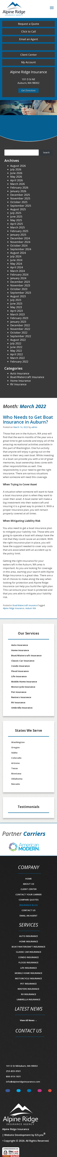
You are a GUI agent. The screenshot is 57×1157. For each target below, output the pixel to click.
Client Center (28, 54)
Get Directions (28, 90)
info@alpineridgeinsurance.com (23, 1081)
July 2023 (15, 300)
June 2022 (16, 347)
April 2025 (16, 223)
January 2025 (18, 234)
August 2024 (18, 252)
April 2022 (16, 354)
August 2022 (18, 339)
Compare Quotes (28, 899)
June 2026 (16, 173)
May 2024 (16, 263)
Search (8, 147)
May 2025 (16, 220)
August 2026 (18, 165)
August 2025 (18, 209)
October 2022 (18, 332)
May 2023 (16, 307)
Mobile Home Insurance (24, 681)
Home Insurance (20, 380)
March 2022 (17, 358)
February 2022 (19, 361)
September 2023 (20, 292)
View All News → (28, 1020)
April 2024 (16, 267)
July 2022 (15, 343)
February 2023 (19, 318)
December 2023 (20, 281)
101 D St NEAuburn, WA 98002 (22, 1065)
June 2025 (16, 216)
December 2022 (20, 325)
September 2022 (20, 336)
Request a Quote (28, 24)
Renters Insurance (21, 697)
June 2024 (16, 260)
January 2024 (18, 278)
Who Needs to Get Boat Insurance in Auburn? (28, 419)
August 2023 (18, 296)
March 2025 (17, 227)
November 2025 (20, 198)
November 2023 (20, 285)
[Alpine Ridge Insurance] (20, 1114)
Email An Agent (28, 915)
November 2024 (20, 242)
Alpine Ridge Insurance (13, 608)
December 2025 (20, 194)
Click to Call (28, 31)
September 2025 (20, 205)
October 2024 (18, 245)
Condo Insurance (20, 665)
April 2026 (16, 180)
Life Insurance (19, 676)
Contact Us (28, 910)
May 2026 (16, 176)
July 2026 (15, 169)
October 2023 (18, 289)
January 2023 (18, 321)
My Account (28, 62)
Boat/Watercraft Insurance (25, 605)
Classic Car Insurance (22, 660)
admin (34, 427)
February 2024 (19, 274)
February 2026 (19, 187)
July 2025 (15, 213)
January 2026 (18, 191)
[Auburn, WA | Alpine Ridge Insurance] (14, 8)
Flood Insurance (20, 671)
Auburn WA (30, 608)
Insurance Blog (28, 905)
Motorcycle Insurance (23, 686)
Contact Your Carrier (28, 894)
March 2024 (17, 271)
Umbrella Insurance (21, 707)
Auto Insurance (19, 373)
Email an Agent (28, 39)
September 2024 (20, 249)
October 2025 (18, 202)
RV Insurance (18, 384)
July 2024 (15, 256)
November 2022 (20, 329)
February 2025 (19, 231)
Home (28, 878)
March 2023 (17, 314)
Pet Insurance (18, 692)
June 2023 (16, 303)
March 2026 (17, 184)
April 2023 (16, 310)
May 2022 (16, 350)
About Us (28, 883)
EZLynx (39, 1135)
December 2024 (20, 238)
